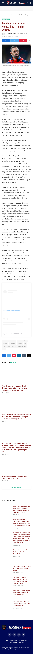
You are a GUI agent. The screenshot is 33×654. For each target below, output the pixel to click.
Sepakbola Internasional (18, 640)
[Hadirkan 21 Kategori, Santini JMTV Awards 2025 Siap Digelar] (6, 568)
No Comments (7, 36)
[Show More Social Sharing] (29, 40)
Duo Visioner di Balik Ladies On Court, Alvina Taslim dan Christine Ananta (21, 604)
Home (3, 15)
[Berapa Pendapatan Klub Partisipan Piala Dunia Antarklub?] (16, 465)
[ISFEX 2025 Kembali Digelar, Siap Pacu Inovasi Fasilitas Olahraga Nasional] (6, 592)
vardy (4, 349)
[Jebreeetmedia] (16, 3)
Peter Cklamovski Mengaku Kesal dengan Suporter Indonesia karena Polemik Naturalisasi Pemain (14, 388)
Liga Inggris (5, 19)
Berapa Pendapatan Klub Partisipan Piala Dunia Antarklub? (15, 477)
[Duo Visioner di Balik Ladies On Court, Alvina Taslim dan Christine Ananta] (6, 604)
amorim (5, 341)
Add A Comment (16, 487)
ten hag (14, 346)
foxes (25, 341)
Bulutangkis (13, 642)
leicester (5, 343)
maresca (20, 343)
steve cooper (6, 346)
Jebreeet (21, 642)
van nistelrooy (22, 346)
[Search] (30, 3)
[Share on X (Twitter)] (14, 40)
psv (25, 343)
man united (12, 343)
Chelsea (20, 341)
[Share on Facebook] (6, 40)
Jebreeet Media (11, 33)
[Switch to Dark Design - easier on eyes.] (27, 3)
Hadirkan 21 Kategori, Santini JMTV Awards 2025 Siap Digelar (22, 568)
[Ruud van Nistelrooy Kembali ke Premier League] (16, 54)
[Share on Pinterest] (23, 40)
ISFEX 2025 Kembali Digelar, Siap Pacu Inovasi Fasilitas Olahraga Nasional (22, 592)
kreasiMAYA (24, 647)
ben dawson (12, 341)
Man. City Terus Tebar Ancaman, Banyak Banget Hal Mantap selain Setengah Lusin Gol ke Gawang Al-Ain (16, 416)
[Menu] (3, 3)
